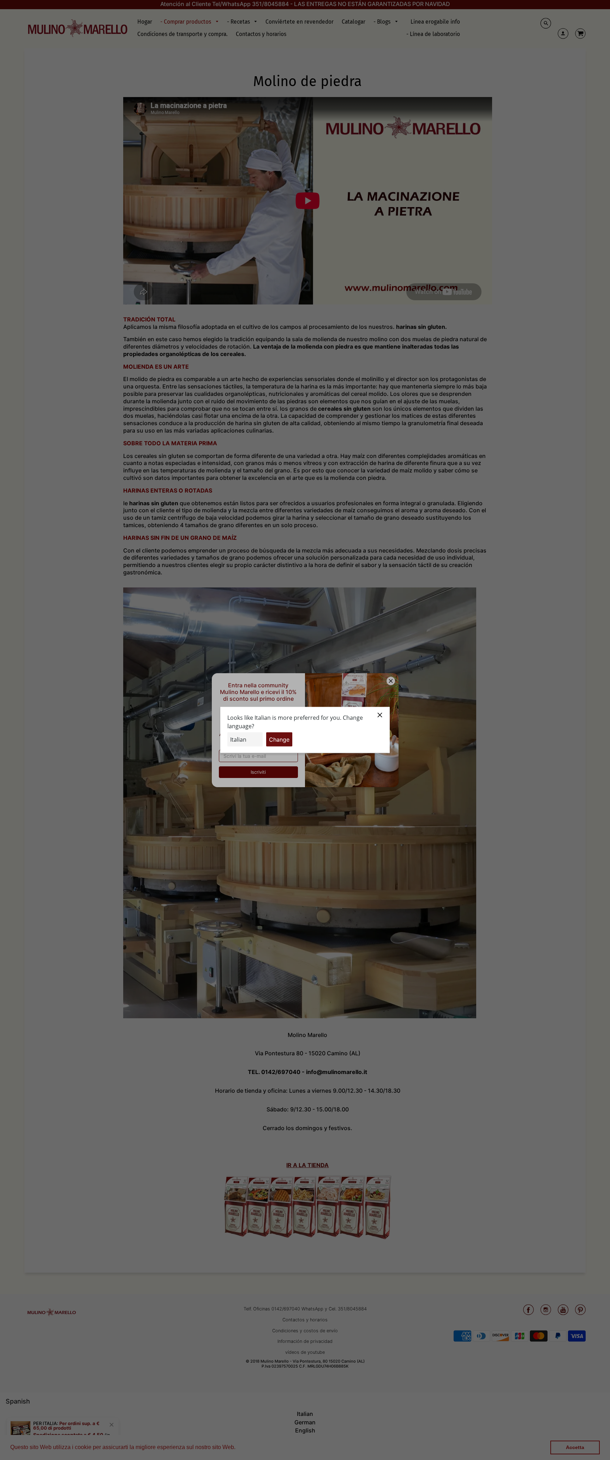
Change (279, 739)
